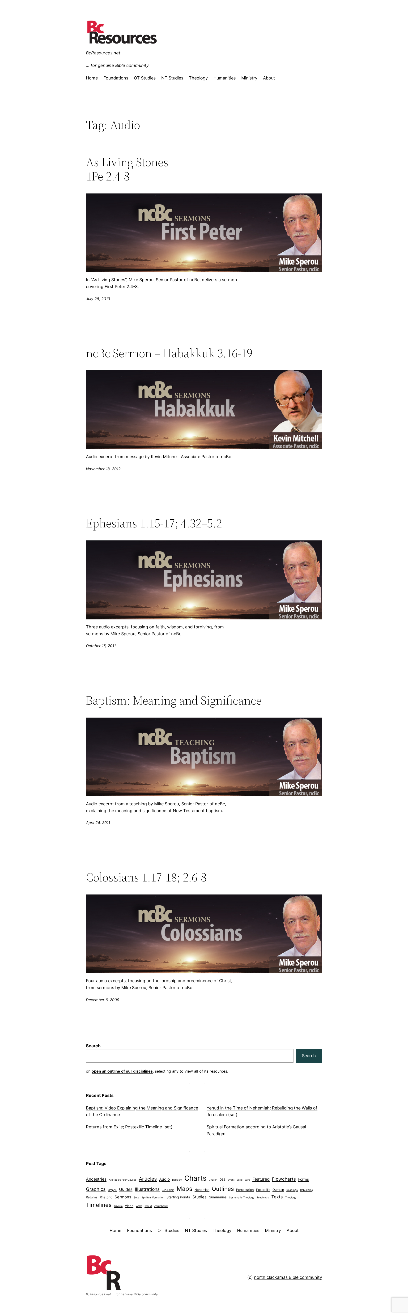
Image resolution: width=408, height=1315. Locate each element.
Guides (125, 1189)
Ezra (247, 1179)
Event (231, 1179)
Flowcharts (284, 1179)
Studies (199, 1197)
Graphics (96, 1189)
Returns (92, 1197)
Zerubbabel (161, 1206)
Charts (195, 1178)
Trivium (118, 1206)
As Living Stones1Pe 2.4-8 (127, 169)
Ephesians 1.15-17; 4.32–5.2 (154, 523)
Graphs (112, 1190)
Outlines (223, 1188)
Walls (139, 1206)
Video (129, 1206)
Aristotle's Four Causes (122, 1179)
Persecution (245, 1190)
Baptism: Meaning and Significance (174, 700)
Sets (136, 1197)
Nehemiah (202, 1190)
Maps (184, 1188)
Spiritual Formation (152, 1197)
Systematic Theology (241, 1197)
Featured (261, 1179)
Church (213, 1179)
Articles (148, 1179)
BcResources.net (103, 52)
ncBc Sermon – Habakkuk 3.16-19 (169, 353)
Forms (303, 1179)
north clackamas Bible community (288, 1277)
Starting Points (178, 1197)
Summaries (218, 1197)
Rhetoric (106, 1197)
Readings (292, 1190)
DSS (222, 1179)
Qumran (278, 1190)
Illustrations (147, 1189)
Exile (239, 1179)
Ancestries (96, 1179)
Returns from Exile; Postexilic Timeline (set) (129, 1126)
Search (93, 1045)
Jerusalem (168, 1190)
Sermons (123, 1197)
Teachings (263, 1197)
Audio (164, 1179)
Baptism (177, 1179)
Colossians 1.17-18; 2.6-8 (146, 877)
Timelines (98, 1204)
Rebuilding (306, 1190)
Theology (290, 1197)
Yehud (148, 1206)
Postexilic (263, 1190)
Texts (277, 1196)
